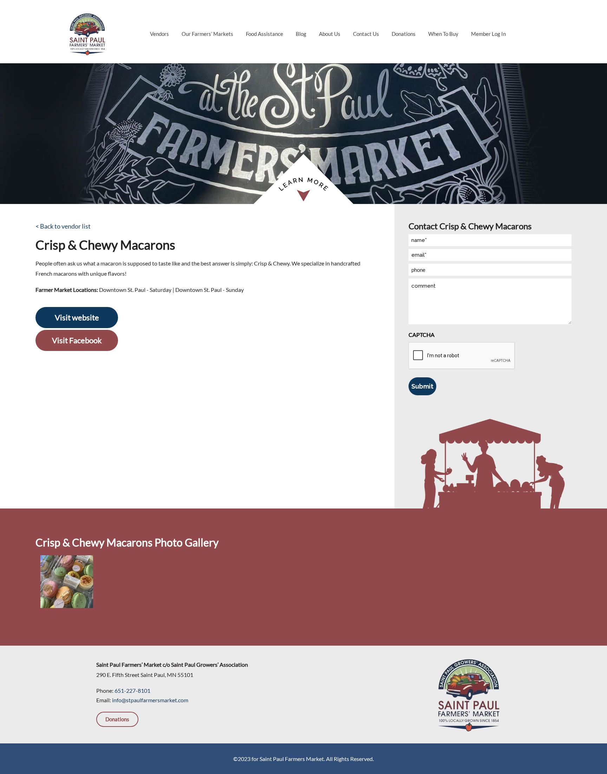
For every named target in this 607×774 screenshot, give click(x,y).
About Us (329, 34)
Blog (301, 34)
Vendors (159, 34)
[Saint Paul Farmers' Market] (87, 33)
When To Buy (443, 34)
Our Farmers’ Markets (207, 34)
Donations (404, 34)
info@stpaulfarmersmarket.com (150, 700)
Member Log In (488, 34)
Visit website (77, 317)
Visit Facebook (77, 340)
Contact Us (366, 34)
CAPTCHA (422, 334)
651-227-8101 (132, 690)
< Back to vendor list (63, 226)
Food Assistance (264, 34)
